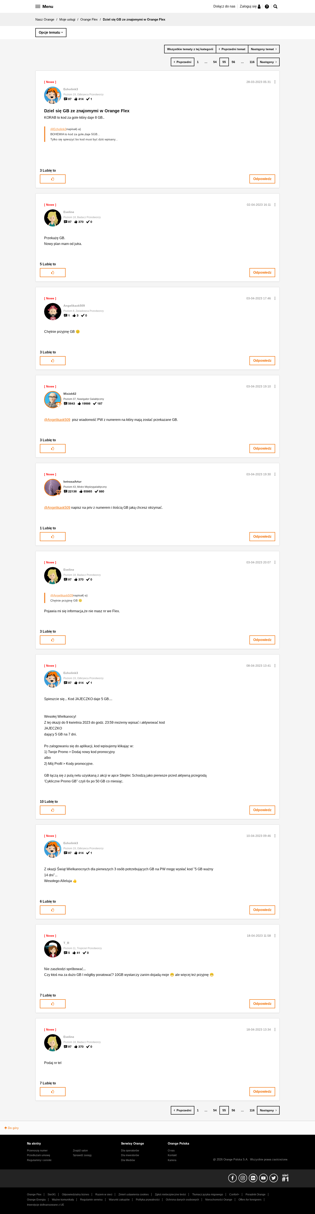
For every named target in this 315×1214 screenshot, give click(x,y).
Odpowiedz (262, 179)
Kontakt (172, 1155)
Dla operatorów (130, 1150)
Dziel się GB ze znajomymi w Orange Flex (86, 110)
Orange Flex (89, 19)
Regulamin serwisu (91, 1199)
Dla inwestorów (130, 1155)
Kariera (172, 1160)
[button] (275, 81)
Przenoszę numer (37, 1150)
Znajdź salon (80, 1150)
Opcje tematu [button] (49, 32)
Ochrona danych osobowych (182, 1199)
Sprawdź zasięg (82, 1155)
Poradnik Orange (256, 1194)
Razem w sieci (103, 1194)
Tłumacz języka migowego (207, 1194)
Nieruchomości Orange (218, 1199)
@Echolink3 (58, 129)
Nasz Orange (44, 19)
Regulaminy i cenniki (39, 1160)
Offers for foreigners (249, 1199)
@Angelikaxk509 (57, 420)
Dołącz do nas (224, 6)
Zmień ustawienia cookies (133, 1194)
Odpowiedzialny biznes (75, 1194)
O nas (171, 1150)
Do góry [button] (13, 1128)
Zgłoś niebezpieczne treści (170, 1194)
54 (215, 62)
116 (252, 62)
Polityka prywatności (148, 1199)
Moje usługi (67, 19)
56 (233, 62)
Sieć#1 (52, 1194)
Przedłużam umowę (38, 1155)
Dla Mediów (128, 1160)
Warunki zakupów (119, 1199)
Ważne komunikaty (63, 1199)
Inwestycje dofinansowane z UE (45, 1204)
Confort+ (234, 1194)
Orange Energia (36, 1199)
